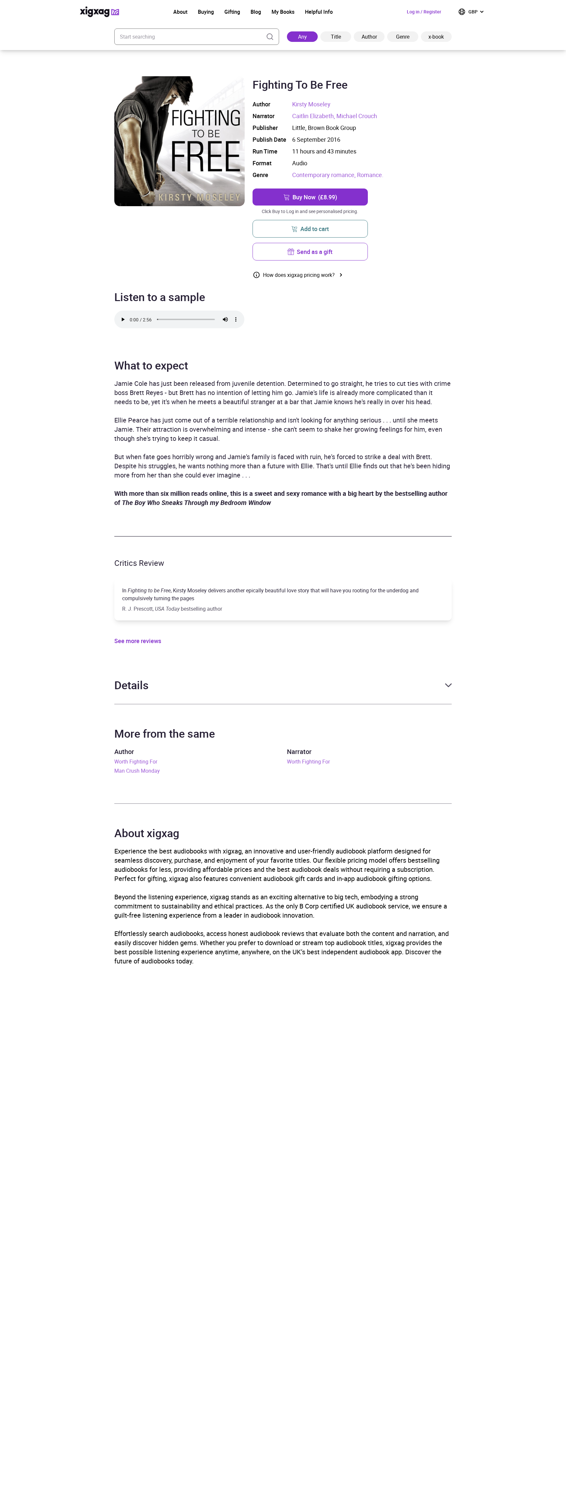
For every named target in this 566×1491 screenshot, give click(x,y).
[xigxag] (99, 11)
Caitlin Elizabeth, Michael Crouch (334, 116)
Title (336, 36)
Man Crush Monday (137, 770)
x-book (436, 36)
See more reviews (137, 641)
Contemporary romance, (324, 175)
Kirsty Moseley (311, 104)
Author (369, 36)
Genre (402, 36)
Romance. (370, 175)
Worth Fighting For (135, 761)
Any (302, 36)
